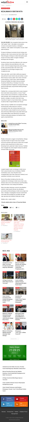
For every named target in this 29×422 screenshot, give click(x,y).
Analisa (17, 322)
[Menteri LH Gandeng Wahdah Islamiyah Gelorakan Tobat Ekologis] (8, 326)
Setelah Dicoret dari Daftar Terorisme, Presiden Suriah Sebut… (17, 124)
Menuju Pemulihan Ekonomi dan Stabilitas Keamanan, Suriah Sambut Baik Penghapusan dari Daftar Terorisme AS (14, 373)
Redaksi (16, 411)
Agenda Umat (6, 305)
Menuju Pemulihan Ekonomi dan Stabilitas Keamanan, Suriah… (16, 130)
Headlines (4, 8)
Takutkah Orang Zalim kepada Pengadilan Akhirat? (6, 222)
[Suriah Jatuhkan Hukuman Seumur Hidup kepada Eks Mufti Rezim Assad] (20, 275)
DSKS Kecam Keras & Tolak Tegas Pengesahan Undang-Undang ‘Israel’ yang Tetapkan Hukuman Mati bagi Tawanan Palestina (19, 225)
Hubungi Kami (14, 413)
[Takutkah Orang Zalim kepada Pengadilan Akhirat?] (6, 217)
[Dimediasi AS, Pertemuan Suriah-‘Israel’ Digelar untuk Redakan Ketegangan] (20, 291)
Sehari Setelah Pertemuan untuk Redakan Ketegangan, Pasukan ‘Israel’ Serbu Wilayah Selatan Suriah (14, 389)
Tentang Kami (10, 411)
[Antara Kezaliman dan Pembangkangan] (6, 236)
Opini (8, 8)
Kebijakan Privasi (23, 411)
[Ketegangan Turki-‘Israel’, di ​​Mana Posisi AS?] (20, 326)
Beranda (4, 411)
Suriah (4, 254)
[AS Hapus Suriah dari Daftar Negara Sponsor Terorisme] (8, 275)
